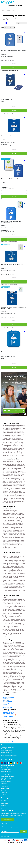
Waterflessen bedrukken (7, 776)
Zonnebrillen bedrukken (7, 780)
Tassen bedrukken (6, 778)
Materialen (4, 792)
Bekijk (14, 63)
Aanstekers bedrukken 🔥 (9, 715)
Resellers (3, 807)
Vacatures (3, 805)
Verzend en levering (6, 752)
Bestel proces (4, 754)
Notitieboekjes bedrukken (7, 773)
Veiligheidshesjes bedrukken (10, 711)
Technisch (3, 796)
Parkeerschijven (8, 12)
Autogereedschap (7, 707)
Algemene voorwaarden (7, 747)
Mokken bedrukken (6, 771)
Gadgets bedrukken (8, 713)
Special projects (5, 785)
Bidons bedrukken (6, 769)
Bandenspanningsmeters (9, 706)
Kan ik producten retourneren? (9, 756)
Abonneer (23, 831)
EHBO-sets (5, 704)
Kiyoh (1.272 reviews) (15, 5)
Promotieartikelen (6, 781)
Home (2, 10)
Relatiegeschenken (7, 766)
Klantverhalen (4, 803)
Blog (2, 802)
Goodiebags (4, 783)
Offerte (14, 68)
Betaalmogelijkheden (6, 750)
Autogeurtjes (6, 696)
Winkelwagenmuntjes (8, 703)
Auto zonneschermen (8, 697)
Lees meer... (6, 19)
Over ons (3, 800)
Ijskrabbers (5, 699)
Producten (4, 794)
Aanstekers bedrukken (7, 768)
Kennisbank (5, 789)
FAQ (2, 809)
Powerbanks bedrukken (9, 716)
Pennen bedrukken (6, 775)
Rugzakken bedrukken (8, 712)
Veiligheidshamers (7, 701)
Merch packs (4, 787)
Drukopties (4, 791)
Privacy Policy (4, 749)
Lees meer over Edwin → (9, 741)
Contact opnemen (7, 819)
